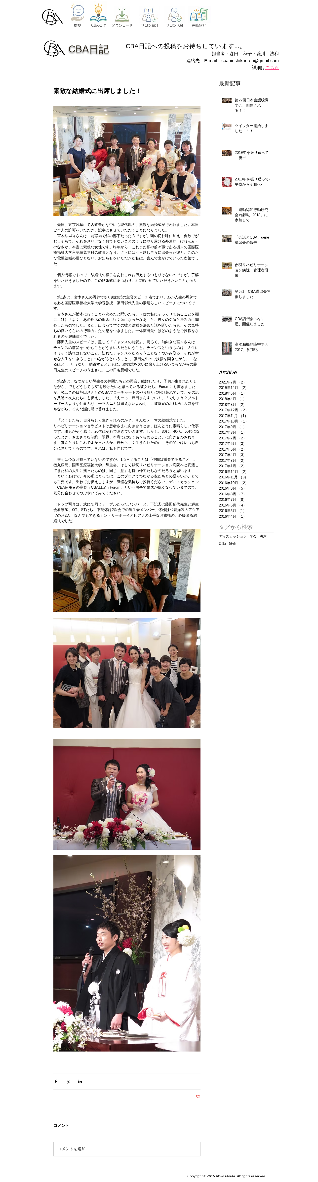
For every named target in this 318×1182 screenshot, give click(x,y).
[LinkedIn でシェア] (80, 1081)
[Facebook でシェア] (55, 1081)
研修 (232, 544)
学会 (253, 536)
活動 (222, 544)
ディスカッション (233, 536)
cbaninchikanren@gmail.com (250, 60)
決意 (263, 536)
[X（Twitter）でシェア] (68, 1081)
